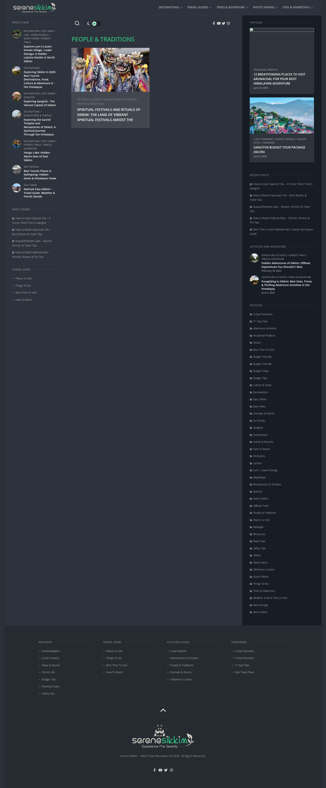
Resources (259, 534)
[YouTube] (218, 23)
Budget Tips (260, 378)
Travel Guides (197, 7)
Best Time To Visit (26, 292)
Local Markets (178, 651)
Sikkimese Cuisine (263, 569)
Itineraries (268, 142)
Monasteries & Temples (38, 115)
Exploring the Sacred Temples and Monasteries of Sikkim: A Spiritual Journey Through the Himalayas (40, 127)
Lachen (257, 463)
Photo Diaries (263, 7)
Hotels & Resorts (263, 442)
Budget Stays (261, 371)
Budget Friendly (285, 139)
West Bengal (31, 166)
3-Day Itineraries (264, 139)
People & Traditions (91, 104)
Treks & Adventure (230, 7)
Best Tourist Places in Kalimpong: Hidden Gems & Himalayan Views (40, 174)
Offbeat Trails (32, 144)
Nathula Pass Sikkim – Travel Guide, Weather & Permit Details (39, 192)
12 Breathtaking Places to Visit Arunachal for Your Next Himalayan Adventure (279, 78)
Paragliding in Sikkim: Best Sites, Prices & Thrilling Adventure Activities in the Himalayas (286, 285)
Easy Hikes (48, 31)
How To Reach (23, 300)
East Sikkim (48, 93)
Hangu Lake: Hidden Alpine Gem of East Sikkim (37, 156)
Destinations (169, 7)
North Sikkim (31, 38)
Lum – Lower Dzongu (265, 470)
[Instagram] (228, 23)
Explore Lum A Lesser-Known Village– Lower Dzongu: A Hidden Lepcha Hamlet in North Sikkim (39, 54)
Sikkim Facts (260, 562)
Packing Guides (51, 686)
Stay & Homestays (296, 7)
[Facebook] (213, 23)
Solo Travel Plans (244, 672)
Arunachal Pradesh (266, 69)
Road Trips (259, 541)
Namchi (257, 491)
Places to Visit (23, 278)
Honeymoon (260, 435)
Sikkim (257, 555)
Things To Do (23, 285)
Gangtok (29, 97)
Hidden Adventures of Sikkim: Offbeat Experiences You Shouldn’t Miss (285, 265)
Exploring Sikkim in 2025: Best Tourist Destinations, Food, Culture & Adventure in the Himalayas (40, 79)
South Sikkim (260, 576)
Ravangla (258, 527)
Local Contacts (50, 658)
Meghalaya (259, 477)
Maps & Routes (51, 665)
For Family (259, 420)
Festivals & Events (89, 99)
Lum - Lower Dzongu (36, 35)
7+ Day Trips (260, 321)
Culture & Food (262, 385)
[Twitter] (223, 23)
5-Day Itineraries (244, 658)
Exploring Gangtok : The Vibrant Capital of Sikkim (40, 103)
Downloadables (51, 651)
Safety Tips (259, 548)
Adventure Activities (274, 255)
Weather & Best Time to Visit (270, 598)
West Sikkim (260, 612)
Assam (257, 342)
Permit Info (48, 672)
